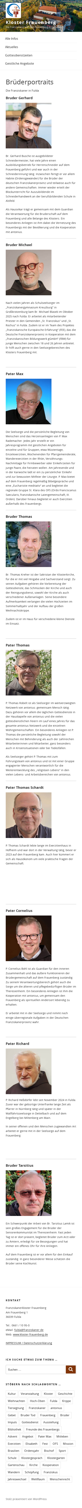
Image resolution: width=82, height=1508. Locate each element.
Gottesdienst (30, 1422)
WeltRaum (38, 1479)
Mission (68, 1443)
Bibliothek (14, 1429)
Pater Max (44, 1436)
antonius (56, 1408)
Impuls (12, 1422)
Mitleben (62, 1436)
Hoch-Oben (37, 1401)
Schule (12, 1458)
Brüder (64, 1415)
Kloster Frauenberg (31, 22)
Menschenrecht (60, 1479)
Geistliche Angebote (19, 63)
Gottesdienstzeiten (18, 55)
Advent (12, 1436)
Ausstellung (51, 1422)
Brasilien (13, 1451)
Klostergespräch (31, 1458)
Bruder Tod (28, 1415)
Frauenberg (47, 1415)
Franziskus (51, 1472)
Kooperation (51, 1465)
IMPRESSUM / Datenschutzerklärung (29, 1343)
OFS (55, 1443)
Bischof (49, 1451)
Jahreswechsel (17, 1479)
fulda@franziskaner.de (28, 1330)
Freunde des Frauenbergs (42, 1429)
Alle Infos (11, 38)
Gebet (12, 1415)
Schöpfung (32, 1472)
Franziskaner (37, 1408)
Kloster (48, 1394)
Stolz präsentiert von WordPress (26, 1499)
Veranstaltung (30, 1394)
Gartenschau (16, 1465)
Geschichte (65, 1394)
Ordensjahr (31, 1451)
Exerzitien (14, 1443)
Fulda (53, 1401)
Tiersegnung (16, 1408)
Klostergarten (56, 1458)
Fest (45, 1443)
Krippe (66, 1401)
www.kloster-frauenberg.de (30, 1334)
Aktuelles (11, 47)
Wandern (14, 1472)
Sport (62, 1451)
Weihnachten (16, 1401)
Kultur (12, 1394)
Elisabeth (31, 1443)
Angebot (27, 1436)
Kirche (33, 1465)
